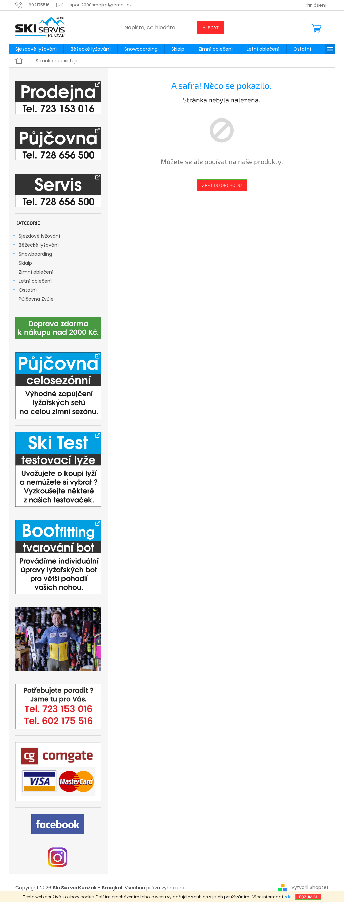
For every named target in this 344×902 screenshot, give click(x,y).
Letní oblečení (35, 281)
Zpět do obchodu (222, 185)
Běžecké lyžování (39, 245)
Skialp (25, 262)
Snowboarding (35, 254)
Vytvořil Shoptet (310, 887)
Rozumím (308, 896)
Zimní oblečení (36, 272)
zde (287, 897)
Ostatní (28, 290)
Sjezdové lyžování (39, 236)
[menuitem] (36, 49)
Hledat (210, 27)
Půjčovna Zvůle (36, 299)
